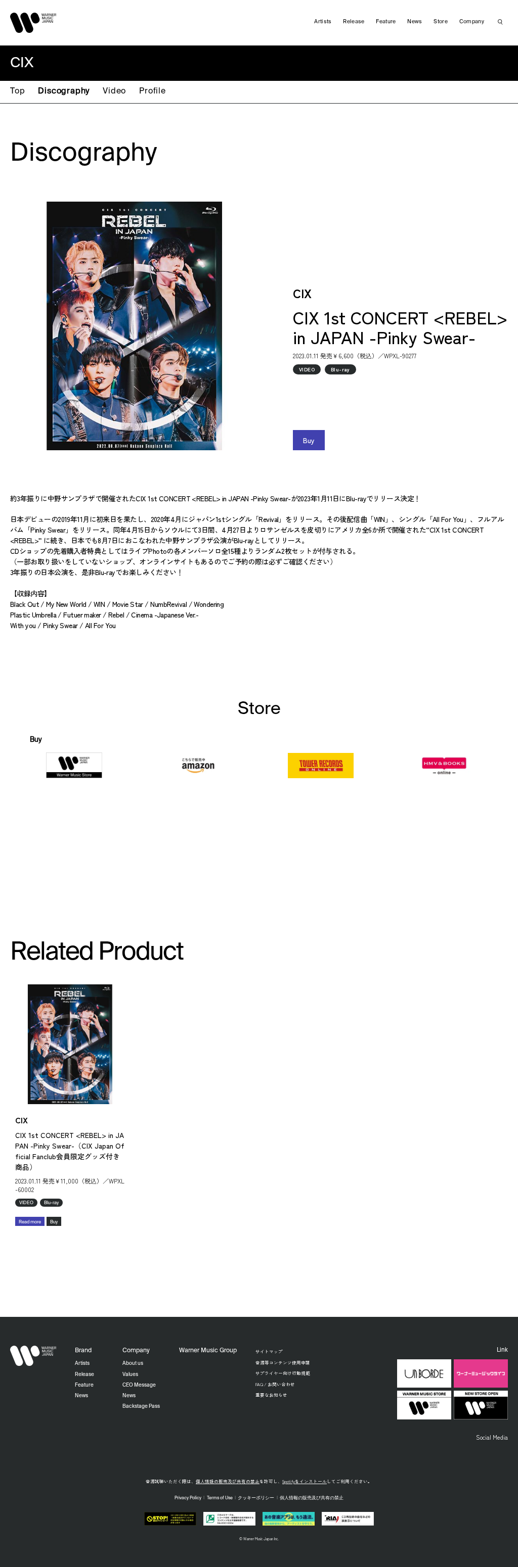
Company (471, 21)
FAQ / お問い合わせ (275, 1384)
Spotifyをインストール (304, 1481)
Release (353, 21)
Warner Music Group (208, 1351)
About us (132, 1363)
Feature (386, 21)
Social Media (492, 1437)
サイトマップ (269, 1351)
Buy (309, 440)
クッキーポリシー (256, 1498)
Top (17, 91)
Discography (64, 91)
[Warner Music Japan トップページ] (33, 23)
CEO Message (139, 1385)
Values (130, 1374)
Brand (83, 1351)
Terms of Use (220, 1498)
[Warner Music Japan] (33, 1356)
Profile (152, 91)
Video (114, 91)
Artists (322, 21)
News (414, 21)
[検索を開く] (500, 21)
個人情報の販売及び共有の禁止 (228, 1481)
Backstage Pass (141, 1406)
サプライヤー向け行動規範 (282, 1373)
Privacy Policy (188, 1498)
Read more (30, 1222)
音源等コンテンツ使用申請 (282, 1362)
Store (441, 21)
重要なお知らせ (271, 1395)
